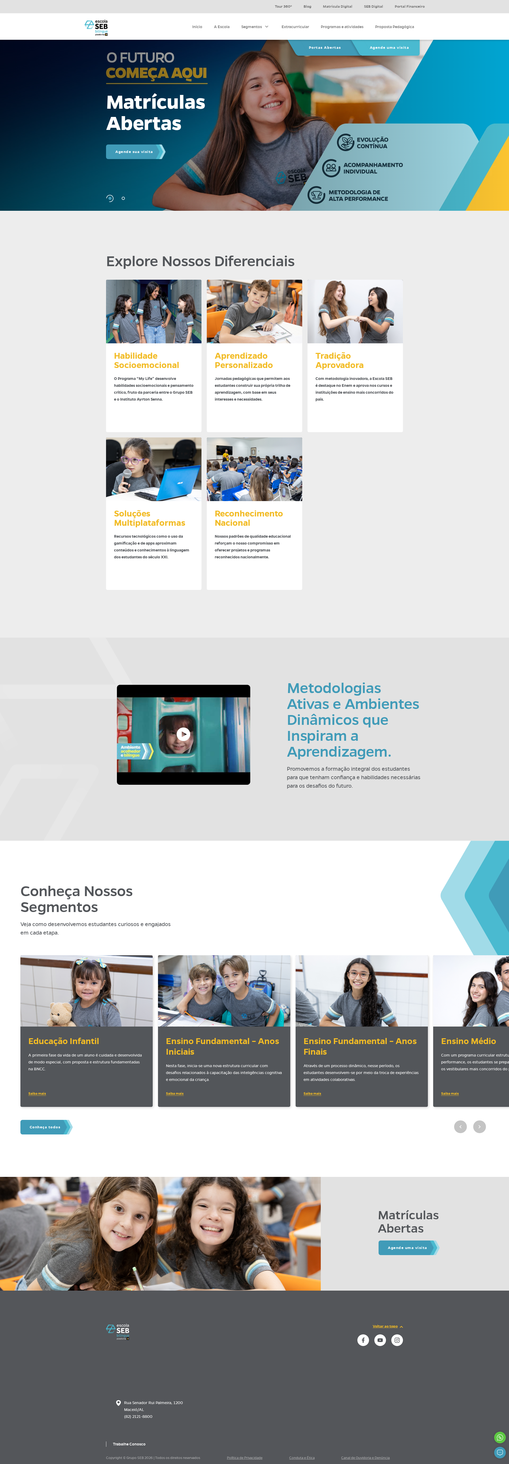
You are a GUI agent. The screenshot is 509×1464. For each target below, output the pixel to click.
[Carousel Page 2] (123, 198)
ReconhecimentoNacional (249, 518)
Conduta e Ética (302, 1458)
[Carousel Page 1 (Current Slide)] (109, 198)
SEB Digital (373, 6)
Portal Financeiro (410, 6)
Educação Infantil (63, 1041)
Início (197, 26)
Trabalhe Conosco (129, 1444)
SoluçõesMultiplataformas (149, 518)
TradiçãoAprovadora (339, 360)
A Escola (222, 26)
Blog (307, 6)
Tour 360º (283, 6)
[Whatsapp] (500, 1437)
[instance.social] (363, 1340)
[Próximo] (479, 1126)
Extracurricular (295, 26)
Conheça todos (45, 1127)
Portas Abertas (325, 47)
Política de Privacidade (244, 1458)
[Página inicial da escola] (117, 1338)
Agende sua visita (134, 152)
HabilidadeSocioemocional (146, 360)
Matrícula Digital (337, 6)
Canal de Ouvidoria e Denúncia (365, 1458)
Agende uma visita (389, 47)
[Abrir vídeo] (183, 735)
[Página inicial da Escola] (96, 28)
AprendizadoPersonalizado (244, 360)
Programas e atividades (342, 26)
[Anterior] (460, 1126)
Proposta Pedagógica (394, 26)
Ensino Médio (468, 1041)
